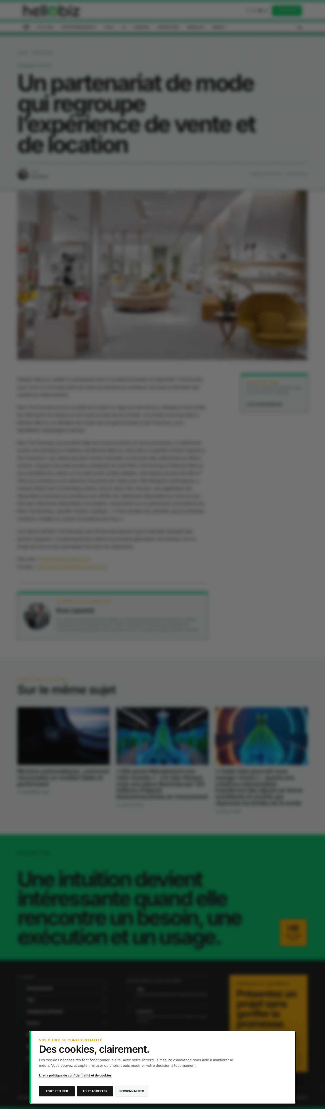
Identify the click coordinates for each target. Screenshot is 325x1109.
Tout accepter (95, 1091)
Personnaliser (131, 1091)
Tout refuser (57, 1091)
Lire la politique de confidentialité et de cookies (75, 1075)
